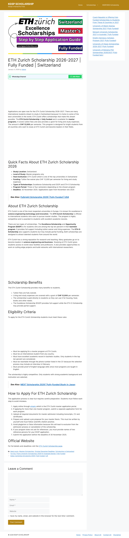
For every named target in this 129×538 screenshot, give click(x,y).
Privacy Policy (88, 535)
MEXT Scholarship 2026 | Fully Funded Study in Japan (47, 384)
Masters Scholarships (26, 451)
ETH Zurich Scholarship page (50, 446)
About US (98, 535)
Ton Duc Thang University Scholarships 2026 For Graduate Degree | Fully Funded (37, 453)
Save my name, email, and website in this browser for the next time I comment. (42, 516)
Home (80, 5)
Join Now (76, 77)
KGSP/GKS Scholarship (110, 5)
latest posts (14, 451)
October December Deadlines (45, 451)
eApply (33, 406)
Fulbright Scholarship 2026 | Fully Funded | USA (44, 197)
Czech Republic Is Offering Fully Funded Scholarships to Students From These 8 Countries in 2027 (106, 20)
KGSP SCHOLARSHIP (21, 3)
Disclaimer (117, 535)
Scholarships (91, 5)
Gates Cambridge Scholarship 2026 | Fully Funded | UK (29, 456)
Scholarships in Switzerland (65, 451)
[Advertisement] (45, 95)
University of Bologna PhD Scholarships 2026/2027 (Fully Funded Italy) (105, 52)
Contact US (107, 535)
